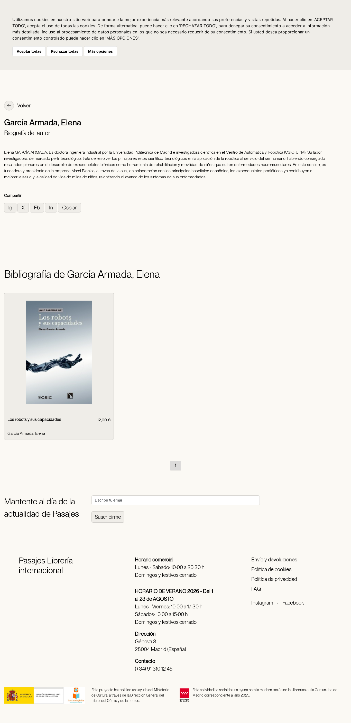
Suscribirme (108, 517)
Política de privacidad (274, 579)
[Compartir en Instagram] (10, 207)
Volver (23, 106)
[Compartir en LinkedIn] (51, 207)
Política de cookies (271, 569)
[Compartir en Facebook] (37, 207)
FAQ (256, 589)
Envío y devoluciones (274, 560)
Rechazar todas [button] (64, 51)
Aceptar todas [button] (29, 51)
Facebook (293, 603)
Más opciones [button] (100, 51)
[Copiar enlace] (69, 207)
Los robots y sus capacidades (34, 419)
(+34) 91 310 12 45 (153, 669)
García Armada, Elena (26, 433)
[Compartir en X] (23, 207)
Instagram (262, 603)
